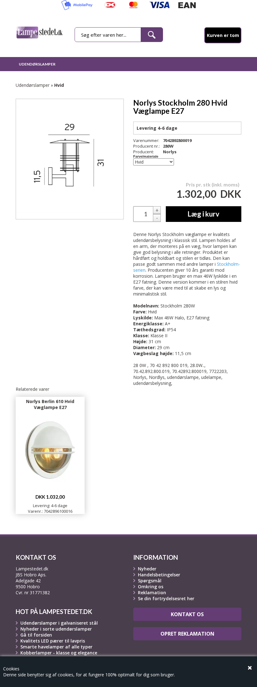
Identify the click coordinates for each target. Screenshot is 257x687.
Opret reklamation (187, 633)
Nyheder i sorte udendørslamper (56, 629)
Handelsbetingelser (159, 575)
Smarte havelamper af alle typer (56, 647)
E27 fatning (197, 318)
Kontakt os (187, 614)
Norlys (169, 152)
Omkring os (150, 587)
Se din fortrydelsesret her (166, 598)
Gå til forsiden (36, 635)
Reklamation (152, 592)
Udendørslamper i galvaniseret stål (59, 623)
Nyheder (147, 569)
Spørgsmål (149, 581)
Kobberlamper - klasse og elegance (58, 653)
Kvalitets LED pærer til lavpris (52, 641)
